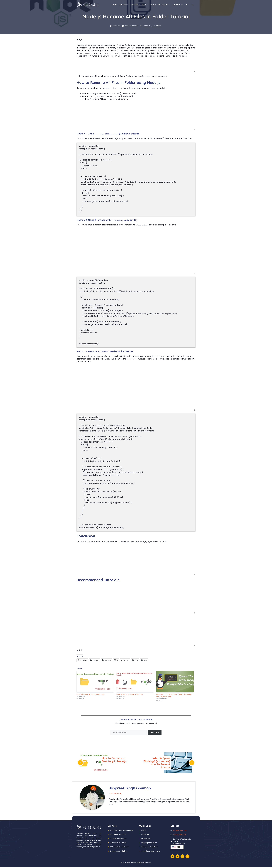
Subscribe (154, 732)
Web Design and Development (121, 830)
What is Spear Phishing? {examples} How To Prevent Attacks (156, 762)
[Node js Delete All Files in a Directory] (135, 681)
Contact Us (177, 5)
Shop (144, 5)
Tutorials (157, 26)
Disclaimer (145, 834)
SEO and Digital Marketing (119, 847)
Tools (153, 5)
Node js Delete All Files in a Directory (129, 694)
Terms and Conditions (149, 847)
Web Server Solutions (118, 834)
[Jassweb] (88, 4)
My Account (163, 5)
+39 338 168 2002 (179, 835)
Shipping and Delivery (149, 843)
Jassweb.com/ (115, 793)
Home (114, 5)
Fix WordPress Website (118, 843)
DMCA (143, 830)
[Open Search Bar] (193, 4)
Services (134, 5)
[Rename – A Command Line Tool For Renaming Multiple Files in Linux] (175, 681)
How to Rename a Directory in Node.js (90, 694)
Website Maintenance (118, 839)
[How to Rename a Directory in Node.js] (95, 681)
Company (123, 5)
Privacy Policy (146, 839)
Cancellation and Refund (150, 851)
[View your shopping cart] (187, 4)
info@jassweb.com (180, 830)
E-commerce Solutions (118, 851)
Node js (147, 26)
